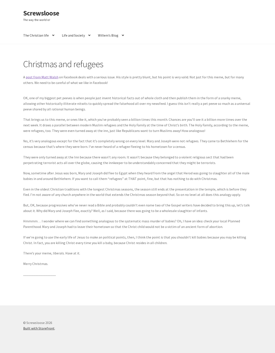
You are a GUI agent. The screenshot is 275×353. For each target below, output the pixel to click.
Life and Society (73, 35)
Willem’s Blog (108, 35)
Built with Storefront (39, 328)
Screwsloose (41, 13)
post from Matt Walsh (42, 77)
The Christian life (36, 35)
